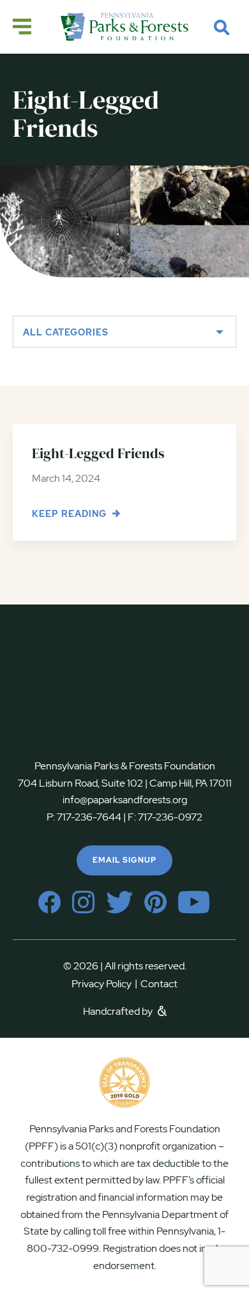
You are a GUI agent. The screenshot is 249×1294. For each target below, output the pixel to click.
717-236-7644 (89, 817)
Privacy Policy (104, 983)
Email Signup (124, 860)
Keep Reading (70, 514)
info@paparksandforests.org (125, 799)
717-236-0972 (169, 817)
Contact (158, 983)
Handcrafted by (119, 1011)
